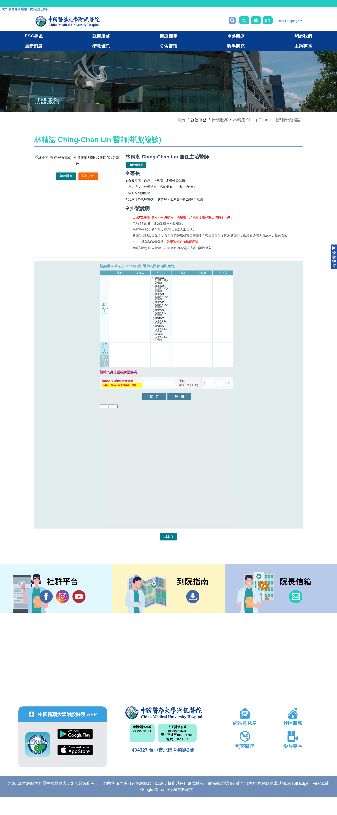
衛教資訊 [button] (101, 46)
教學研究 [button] (236, 46)
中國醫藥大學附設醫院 (163, 712)
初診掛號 (66, 176)
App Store (75, 753)
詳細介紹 (88, 176)
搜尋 (232, 20)
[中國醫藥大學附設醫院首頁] (67, 21)
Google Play (75, 737)
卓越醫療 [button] (236, 35)
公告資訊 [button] (168, 46)
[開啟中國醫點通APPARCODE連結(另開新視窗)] (37, 744)
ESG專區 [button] (34, 35)
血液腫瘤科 (136, 164)
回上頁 (168, 536)
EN (267, 20)
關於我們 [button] (303, 35)
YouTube (78, 596)
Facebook (46, 596)
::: (4, 3)
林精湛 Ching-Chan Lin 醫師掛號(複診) (268, 120)
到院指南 (192, 596)
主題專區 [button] (303, 46)
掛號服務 (220, 120)
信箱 (295, 596)
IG (62, 596)
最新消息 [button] (33, 46)
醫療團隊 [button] (168, 35)
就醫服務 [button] (101, 35)
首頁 (181, 120)
